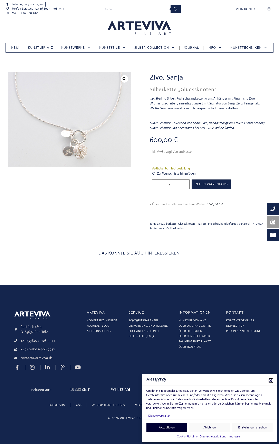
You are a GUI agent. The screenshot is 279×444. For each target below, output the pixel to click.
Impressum (235, 436)
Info (212, 47)
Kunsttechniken (246, 47)
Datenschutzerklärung (213, 436)
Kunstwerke (73, 47)
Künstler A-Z (40, 47)
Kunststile (109, 47)
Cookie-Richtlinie (187, 436)
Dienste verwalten (159, 415)
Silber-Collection (151, 47)
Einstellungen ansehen (252, 427)
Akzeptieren (167, 427)
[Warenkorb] (269, 8)
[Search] (176, 9)
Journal (191, 47)
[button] (271, 381)
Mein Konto (245, 9)
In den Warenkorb (211, 184)
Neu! (15, 47)
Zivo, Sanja (166, 77)
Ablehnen (209, 427)
